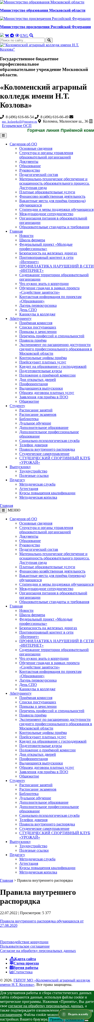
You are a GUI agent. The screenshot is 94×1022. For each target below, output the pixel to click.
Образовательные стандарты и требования (54, 227)
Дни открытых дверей (37, 379)
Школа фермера (32, 240)
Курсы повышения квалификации (47, 493)
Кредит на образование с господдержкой (53, 366)
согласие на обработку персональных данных (45, 1006)
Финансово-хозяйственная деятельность (52, 196)
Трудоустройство (33, 471)
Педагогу (17, 480)
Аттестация (28, 489)
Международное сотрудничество (46, 214)
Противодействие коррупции (24, 942)
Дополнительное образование (43, 427)
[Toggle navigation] (3, 510)
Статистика (23, 972)
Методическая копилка (38, 497)
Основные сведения (35, 148)
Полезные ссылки (34, 475)
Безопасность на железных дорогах (48, 253)
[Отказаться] (86, 1020)
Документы (28, 161)
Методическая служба (37, 484)
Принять (56, 1019)
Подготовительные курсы (40, 371)
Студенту (17, 406)
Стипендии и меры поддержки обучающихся (56, 209)
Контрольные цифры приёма (43, 358)
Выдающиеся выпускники (41, 388)
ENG (24, 35)
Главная (16, 231)
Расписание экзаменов (37, 414)
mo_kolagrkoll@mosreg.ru (19, 121)
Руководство (29, 170)
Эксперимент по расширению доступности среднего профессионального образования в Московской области (55, 349)
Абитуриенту (21, 318)
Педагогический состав (38, 175)
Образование (30, 166)
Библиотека (29, 419)
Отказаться (74, 1019)
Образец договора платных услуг (46, 393)
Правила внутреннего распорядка (47, 449)
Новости (26, 236)
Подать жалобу (78, 1014)
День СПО (28, 310)
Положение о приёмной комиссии (47, 375)
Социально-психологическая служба (49, 441)
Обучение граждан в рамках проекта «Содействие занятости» (49, 290)
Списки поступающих (37, 327)
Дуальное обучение (35, 423)
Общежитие (29, 401)
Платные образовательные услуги (47, 192)
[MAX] (2, 35)
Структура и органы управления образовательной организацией (46, 155)
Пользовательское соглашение (25, 946)
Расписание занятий (36, 410)
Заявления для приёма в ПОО (43, 397)
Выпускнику (20, 467)
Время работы (25, 967)
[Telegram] (12, 35)
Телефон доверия (33, 445)
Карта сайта (25, 959)
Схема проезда (26, 963)
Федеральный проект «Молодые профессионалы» (46, 246)
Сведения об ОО (23, 144)
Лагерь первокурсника (38, 305)
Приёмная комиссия (35, 323)
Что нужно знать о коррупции (44, 284)
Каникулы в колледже (37, 314)
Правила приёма (33, 340)
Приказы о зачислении (38, 332)
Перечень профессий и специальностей (51, 336)
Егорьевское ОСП (17, 126)
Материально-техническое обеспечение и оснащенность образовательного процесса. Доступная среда (54, 183)
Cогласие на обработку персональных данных (38, 951)
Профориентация (33, 384)
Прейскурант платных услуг (42, 362)
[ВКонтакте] (7, 35)
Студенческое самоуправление (44, 454)
